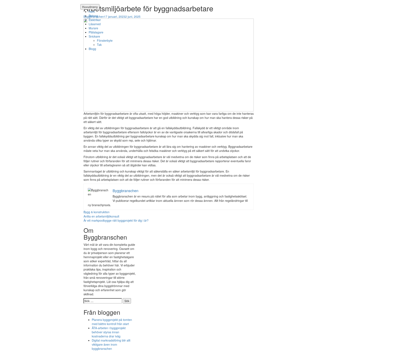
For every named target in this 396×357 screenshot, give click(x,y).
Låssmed (95, 24)
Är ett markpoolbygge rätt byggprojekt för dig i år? (116, 220)
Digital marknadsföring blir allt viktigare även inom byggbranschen (111, 344)
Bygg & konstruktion (97, 212)
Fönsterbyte (105, 40)
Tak (99, 45)
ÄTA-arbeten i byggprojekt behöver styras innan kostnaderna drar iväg (109, 332)
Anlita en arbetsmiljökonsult (101, 216)
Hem (92, 11)
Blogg (92, 49)
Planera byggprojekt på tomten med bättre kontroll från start (112, 322)
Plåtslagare (96, 32)
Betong (93, 16)
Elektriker (95, 20)
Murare (93, 28)
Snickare (94, 36)
